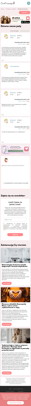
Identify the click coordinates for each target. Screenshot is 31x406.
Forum (2, 9)
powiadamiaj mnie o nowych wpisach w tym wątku (16, 183)
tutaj (4, 230)
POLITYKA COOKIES (10, 391)
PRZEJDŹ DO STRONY (15, 403)
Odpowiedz (24, 12)
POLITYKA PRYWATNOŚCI (18, 389)
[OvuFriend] (7, 4)
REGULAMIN (20, 391)
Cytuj (19, 44)
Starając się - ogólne (11, 9)
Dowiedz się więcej (23, 399)
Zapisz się (15, 234)
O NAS (10, 389)
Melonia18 (13, 35)
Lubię (23, 44)
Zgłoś (28, 44)
